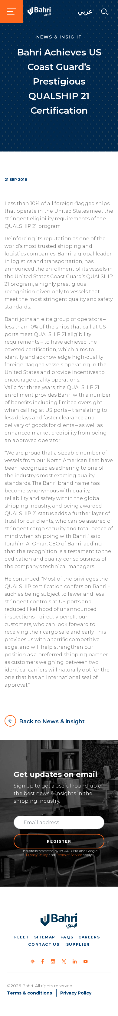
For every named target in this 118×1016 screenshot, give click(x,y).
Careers (89, 937)
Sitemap (44, 937)
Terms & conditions (29, 993)
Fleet (21, 937)
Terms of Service (69, 855)
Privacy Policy (37, 855)
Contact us (43, 944)
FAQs (67, 937)
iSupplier (77, 944)
